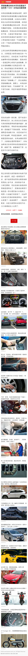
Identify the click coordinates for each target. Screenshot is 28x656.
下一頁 (14, 220)
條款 (12, 653)
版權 (17, 653)
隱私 (14, 653)
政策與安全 (7, 653)
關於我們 (3, 653)
